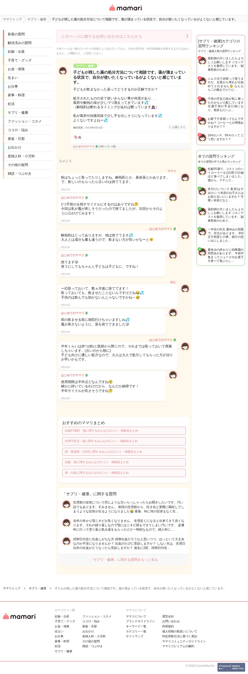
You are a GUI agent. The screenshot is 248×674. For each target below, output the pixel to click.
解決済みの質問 (19, 43)
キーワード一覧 (136, 626)
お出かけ (14, 147)
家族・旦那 (16, 139)
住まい (13, 78)
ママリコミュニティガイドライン (184, 641)
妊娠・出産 (16, 51)
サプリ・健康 (18, 112)
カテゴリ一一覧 (136, 631)
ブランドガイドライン (140, 621)
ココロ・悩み (18, 130)
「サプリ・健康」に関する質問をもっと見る (124, 560)
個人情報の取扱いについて (179, 631)
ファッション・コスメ (25, 121)
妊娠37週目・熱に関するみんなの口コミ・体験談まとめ (101, 430)
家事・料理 (16, 95)
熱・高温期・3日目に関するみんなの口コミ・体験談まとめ (103, 451)
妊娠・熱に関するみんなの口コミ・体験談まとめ (97, 462)
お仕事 (13, 86)
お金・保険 (16, 69)
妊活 (11, 104)
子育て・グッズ (19, 60)
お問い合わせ (171, 621)
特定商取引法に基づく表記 (179, 636)
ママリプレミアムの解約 (178, 646)
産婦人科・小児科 (21, 156)
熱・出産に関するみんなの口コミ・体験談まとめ (97, 472)
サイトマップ (134, 636)
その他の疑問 (18, 165)
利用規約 (168, 626)
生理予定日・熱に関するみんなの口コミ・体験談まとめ (101, 441)
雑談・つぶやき (19, 173)
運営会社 (168, 616)
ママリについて (136, 616)
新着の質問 (16, 34)
